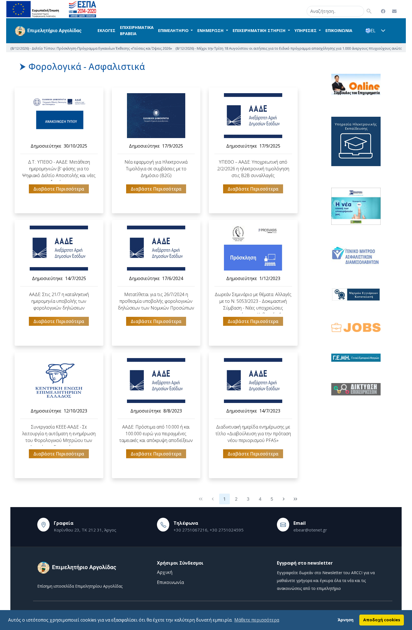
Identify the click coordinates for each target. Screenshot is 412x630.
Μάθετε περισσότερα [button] (256, 620)
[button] (383, 30)
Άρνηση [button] (345, 619)
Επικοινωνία (170, 582)
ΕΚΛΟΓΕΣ (106, 30)
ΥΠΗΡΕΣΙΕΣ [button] (306, 30)
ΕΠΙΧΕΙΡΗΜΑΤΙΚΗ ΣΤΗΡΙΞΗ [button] (260, 30)
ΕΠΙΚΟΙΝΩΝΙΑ (338, 30)
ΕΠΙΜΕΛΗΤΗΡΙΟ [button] (174, 30)
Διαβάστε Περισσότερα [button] (58, 189)
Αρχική (164, 572)
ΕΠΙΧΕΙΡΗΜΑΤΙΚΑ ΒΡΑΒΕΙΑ (137, 30)
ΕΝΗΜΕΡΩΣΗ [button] (211, 30)
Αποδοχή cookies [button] (381, 619)
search (300, 10)
